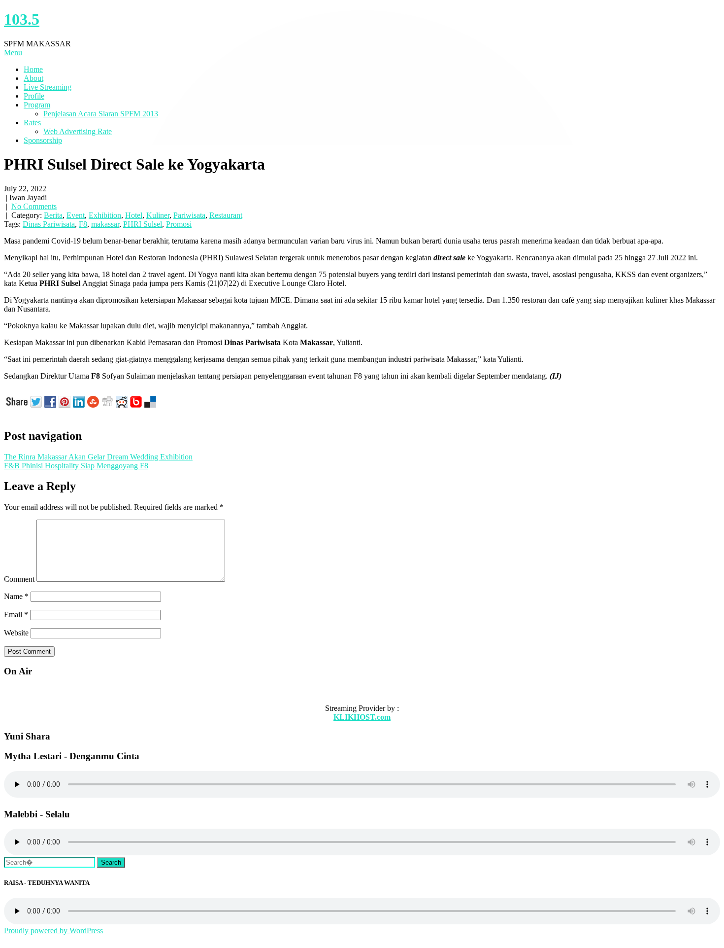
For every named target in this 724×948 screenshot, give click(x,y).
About (33, 78)
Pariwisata (189, 215)
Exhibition (105, 215)
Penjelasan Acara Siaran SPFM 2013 (100, 113)
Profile (34, 96)
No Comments (34, 206)
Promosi (179, 224)
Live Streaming (47, 87)
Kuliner (157, 215)
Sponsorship (43, 140)
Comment (19, 579)
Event (75, 215)
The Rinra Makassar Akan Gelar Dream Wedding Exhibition (98, 457)
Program (37, 105)
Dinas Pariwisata (49, 224)
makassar (105, 224)
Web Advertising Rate (77, 131)
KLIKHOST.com (362, 717)
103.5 (21, 19)
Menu (13, 52)
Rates (32, 122)
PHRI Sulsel (142, 224)
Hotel (133, 215)
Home (33, 69)
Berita (53, 215)
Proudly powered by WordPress (53, 930)
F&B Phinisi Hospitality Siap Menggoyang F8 (76, 465)
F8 (83, 224)
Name (16, 596)
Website (16, 633)
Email (16, 614)
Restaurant (225, 215)
